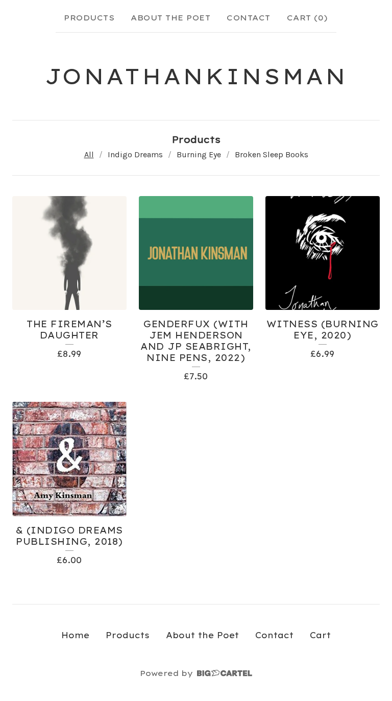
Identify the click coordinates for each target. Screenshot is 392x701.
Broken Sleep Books (271, 154)
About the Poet (170, 17)
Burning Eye (199, 154)
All (89, 154)
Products (89, 17)
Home (75, 635)
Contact (249, 17)
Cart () (307, 17)
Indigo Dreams (135, 154)
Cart (320, 635)
